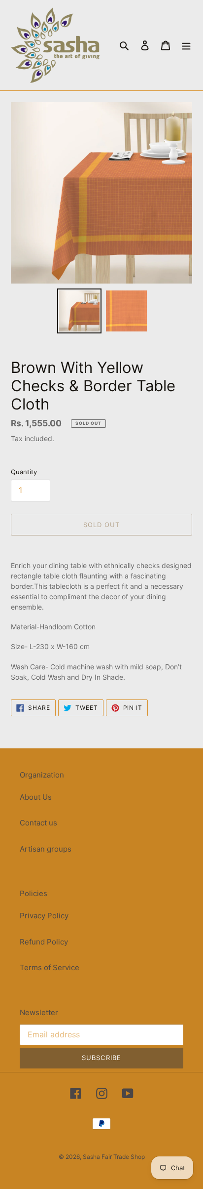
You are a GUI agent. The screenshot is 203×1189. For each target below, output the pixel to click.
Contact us (38, 822)
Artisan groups (45, 849)
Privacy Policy (44, 915)
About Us (36, 797)
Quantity (24, 472)
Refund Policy (44, 941)
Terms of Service (49, 967)
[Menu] (186, 45)
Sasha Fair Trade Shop (114, 1156)
